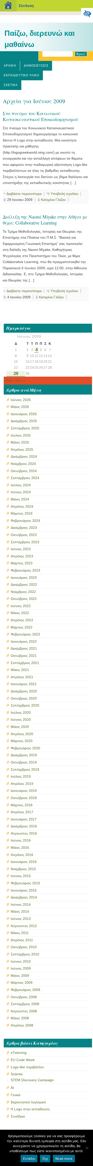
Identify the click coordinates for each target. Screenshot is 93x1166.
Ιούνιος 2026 (21, 400)
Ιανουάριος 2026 (24, 414)
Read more (63, 1159)
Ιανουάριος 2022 (24, 641)
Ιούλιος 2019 (21, 776)
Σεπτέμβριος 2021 (25, 663)
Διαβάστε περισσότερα (24, 194)
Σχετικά (11, 85)
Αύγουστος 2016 (24, 833)
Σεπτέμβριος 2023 (25, 542)
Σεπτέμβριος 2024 (25, 478)
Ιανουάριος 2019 (24, 791)
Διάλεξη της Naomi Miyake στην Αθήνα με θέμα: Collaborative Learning (45, 220)
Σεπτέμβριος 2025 (25, 428)
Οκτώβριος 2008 (24, 997)
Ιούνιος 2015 (21, 876)
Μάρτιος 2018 (21, 805)
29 (16, 373)
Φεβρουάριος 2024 (25, 521)
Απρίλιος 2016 (22, 855)
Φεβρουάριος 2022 (25, 634)
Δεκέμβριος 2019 (24, 755)
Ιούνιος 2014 (21, 904)
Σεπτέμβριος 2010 (25, 954)
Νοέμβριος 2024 (23, 464)
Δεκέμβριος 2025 (24, 421)
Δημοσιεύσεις (36, 65)
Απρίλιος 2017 (22, 812)
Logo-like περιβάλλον (27, 1067)
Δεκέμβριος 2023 (24, 528)
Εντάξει (29, 1159)
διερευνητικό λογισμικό (28, 1102)
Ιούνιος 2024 (21, 492)
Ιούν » (20, 380)
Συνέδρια (18, 1116)
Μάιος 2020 (20, 727)
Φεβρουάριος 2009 (25, 990)
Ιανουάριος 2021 (24, 684)
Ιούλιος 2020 (21, 713)
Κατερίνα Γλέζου (53, 200)
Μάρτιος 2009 (21, 983)
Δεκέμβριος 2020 (24, 691)
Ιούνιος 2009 (21, 968)
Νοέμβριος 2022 (23, 592)
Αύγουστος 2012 (24, 926)
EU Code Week (23, 1060)
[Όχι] (86, 1147)
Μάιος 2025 (20, 442)
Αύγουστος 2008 (24, 1011)
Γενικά (15, 1095)
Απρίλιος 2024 (22, 506)
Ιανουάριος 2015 (24, 890)
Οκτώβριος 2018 (24, 798)
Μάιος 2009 (20, 976)
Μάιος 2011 (20, 933)
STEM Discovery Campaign (32, 1080)
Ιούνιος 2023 (21, 549)
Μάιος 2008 (20, 1018)
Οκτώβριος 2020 (24, 698)
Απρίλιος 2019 (22, 784)
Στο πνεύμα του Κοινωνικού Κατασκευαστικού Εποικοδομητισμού (40, 116)
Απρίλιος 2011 (22, 940)
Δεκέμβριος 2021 (24, 648)
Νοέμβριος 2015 (23, 869)
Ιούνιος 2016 (21, 840)
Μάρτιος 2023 (21, 563)
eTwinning (19, 1053)
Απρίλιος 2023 (22, 556)
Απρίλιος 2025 (22, 449)
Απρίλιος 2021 (22, 677)
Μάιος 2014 (20, 911)
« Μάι (8, 380)
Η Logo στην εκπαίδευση (30, 1109)
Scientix (17, 1074)
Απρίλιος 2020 (22, 734)
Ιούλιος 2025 (21, 435)
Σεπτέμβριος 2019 (25, 769)
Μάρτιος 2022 (21, 627)
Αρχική (10, 65)
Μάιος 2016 (20, 848)
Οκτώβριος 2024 (24, 471)
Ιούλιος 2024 (21, 485)
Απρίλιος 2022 (22, 620)
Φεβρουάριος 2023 (25, 570)
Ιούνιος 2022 (21, 606)
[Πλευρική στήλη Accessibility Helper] (87, 14)
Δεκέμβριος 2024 (24, 456)
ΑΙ (12, 1088)
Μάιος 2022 (20, 613)
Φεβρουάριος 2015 (25, 883)
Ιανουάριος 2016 (24, 862)
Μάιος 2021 (20, 670)
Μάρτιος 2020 (21, 741)
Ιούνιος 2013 (21, 919)
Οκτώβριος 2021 (24, 656)
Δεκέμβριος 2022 (24, 584)
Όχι (45, 1159)
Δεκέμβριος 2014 (24, 897)
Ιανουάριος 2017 (24, 819)
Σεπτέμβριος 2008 (25, 1004)
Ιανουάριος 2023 (24, 578)
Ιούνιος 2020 (21, 719)
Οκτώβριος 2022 (24, 599)
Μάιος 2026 (20, 407)
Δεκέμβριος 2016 (24, 826)
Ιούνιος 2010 (21, 961)
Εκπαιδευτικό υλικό (21, 75)
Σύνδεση (26, 5)
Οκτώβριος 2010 (24, 947)
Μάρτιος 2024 (21, 513)
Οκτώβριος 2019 (24, 762)
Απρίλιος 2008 (22, 1025)
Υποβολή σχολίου (64, 194)
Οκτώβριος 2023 (24, 535)
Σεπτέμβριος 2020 (25, 705)
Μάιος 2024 (20, 499)
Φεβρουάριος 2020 (25, 748)
